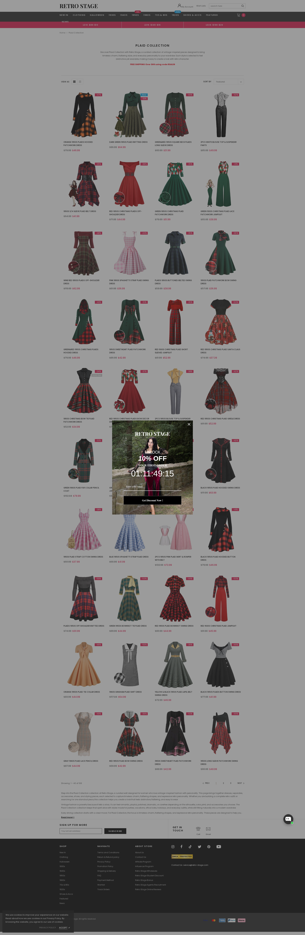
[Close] (189, 424)
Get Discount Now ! (152, 500)
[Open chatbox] (288, 819)
